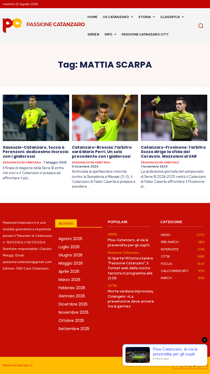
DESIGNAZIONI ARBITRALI (22, 162)
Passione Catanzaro (123, 253)
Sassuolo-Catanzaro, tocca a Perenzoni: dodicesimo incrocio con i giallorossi (36, 152)
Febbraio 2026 (72, 288)
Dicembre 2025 (73, 304)
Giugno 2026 (71, 255)
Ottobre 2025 (71, 320)
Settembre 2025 (74, 328)
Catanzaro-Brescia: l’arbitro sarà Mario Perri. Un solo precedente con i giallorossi (102, 152)
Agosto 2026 (70, 238)
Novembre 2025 (74, 312)
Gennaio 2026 (72, 296)
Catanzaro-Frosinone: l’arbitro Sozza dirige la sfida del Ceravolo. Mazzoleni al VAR (173, 152)
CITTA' (112, 286)
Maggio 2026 (71, 263)
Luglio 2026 (69, 247)
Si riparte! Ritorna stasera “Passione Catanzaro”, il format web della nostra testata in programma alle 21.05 (130, 268)
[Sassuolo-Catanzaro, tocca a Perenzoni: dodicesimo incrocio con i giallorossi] (36, 118)
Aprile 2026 (69, 271)
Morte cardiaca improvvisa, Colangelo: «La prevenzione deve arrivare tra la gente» (131, 299)
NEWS (112, 234)
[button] (200, 25)
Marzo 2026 (69, 279)
